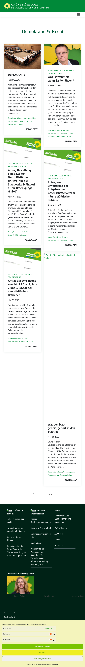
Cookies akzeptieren (42, 646)
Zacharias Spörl (49, 596)
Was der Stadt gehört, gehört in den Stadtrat (61, 428)
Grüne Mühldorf (25, 4)
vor (50, 494)
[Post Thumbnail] (22, 56)
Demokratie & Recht (15, 118)
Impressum (55, 664)
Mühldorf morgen (18, 121)
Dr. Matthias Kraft (78, 596)
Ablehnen (42, 652)
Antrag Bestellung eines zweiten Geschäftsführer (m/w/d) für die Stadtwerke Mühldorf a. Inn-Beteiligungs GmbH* (21, 180)
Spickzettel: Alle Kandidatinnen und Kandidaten (62, 518)
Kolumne (66, 130)
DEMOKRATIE (16, 75)
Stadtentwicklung (14, 235)
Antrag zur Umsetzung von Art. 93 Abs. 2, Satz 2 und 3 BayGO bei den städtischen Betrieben (22, 288)
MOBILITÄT (59, 545)
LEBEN (57, 539)
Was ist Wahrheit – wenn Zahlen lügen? (61, 78)
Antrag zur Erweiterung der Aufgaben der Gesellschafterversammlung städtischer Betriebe (61, 191)
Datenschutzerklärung (44, 664)
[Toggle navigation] (78, 14)
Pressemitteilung (54, 475)
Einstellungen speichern (42, 659)
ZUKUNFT (58, 533)
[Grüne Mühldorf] (7, 6)
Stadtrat (20, 124)
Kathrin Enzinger (20, 596)
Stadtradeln (36, 543)
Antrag (10, 232)
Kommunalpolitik (14, 341)
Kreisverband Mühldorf (12, 613)
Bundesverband (9, 617)
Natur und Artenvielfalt (41, 528)
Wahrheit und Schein (64, 136)
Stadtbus (52, 136)
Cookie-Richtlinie (32, 664)
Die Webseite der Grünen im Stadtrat (30, 8)
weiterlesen (30, 129)
